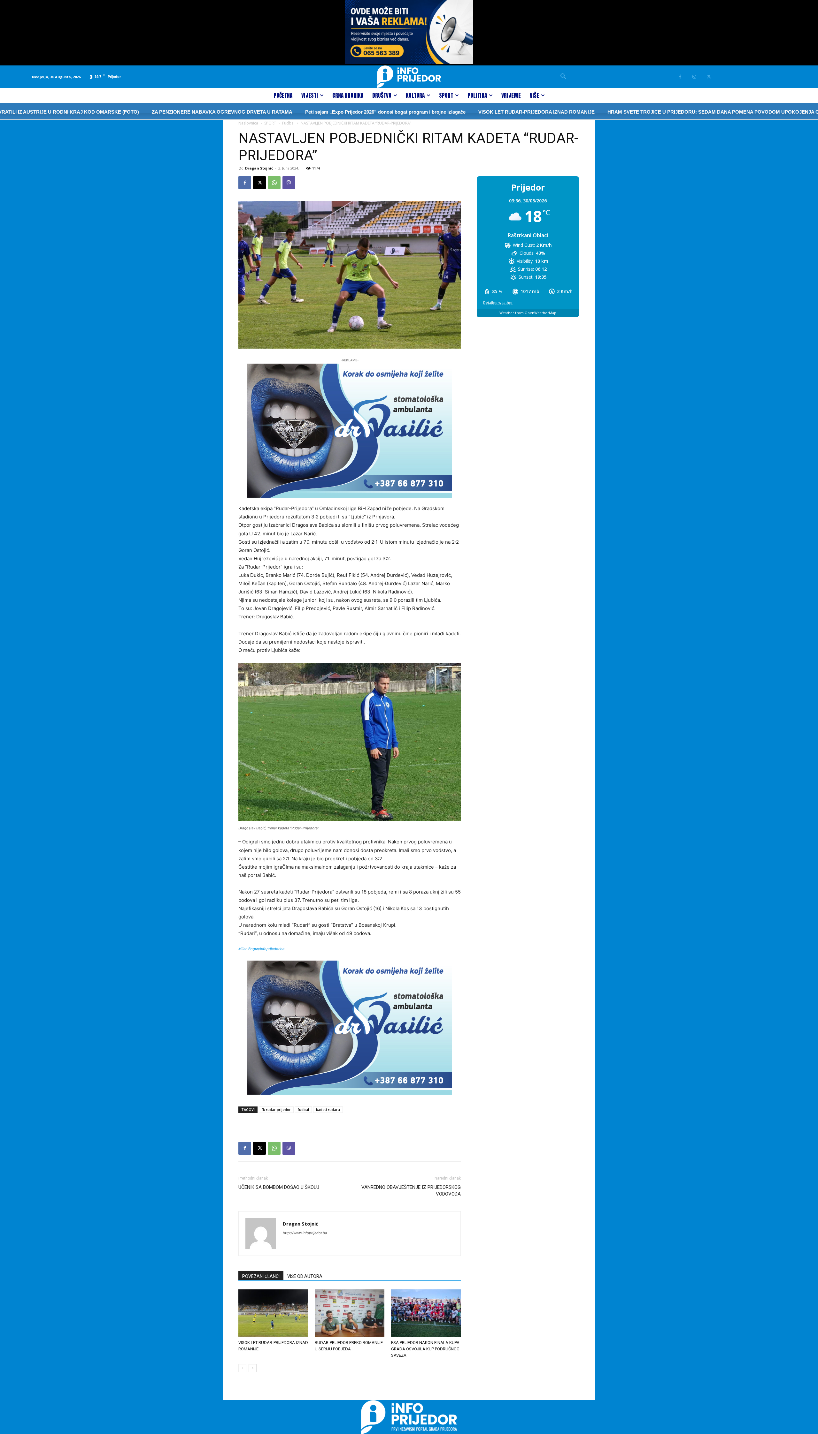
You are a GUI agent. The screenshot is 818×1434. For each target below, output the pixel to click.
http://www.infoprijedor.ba (305, 1233)
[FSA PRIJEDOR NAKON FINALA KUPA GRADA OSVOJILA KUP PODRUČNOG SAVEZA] (426, 1313)
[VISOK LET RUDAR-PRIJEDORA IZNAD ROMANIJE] (273, 1313)
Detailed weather (498, 302)
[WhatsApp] (274, 182)
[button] (563, 76)
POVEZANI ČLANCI (261, 1276)
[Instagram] (694, 76)
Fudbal (288, 123)
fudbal (303, 1109)
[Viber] (288, 182)
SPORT (270, 123)
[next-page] (253, 1368)
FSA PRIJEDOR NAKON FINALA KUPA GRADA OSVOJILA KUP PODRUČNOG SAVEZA (425, 1349)
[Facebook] (680, 76)
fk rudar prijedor (276, 1109)
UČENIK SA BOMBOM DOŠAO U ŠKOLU (278, 1187)
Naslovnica (248, 123)
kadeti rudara (328, 1109)
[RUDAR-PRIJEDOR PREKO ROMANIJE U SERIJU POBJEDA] (349, 1313)
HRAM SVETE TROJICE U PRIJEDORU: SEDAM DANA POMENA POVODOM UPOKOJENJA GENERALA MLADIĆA (657, 112)
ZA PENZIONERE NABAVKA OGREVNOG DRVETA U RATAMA (143, 112)
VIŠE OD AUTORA (304, 1276)
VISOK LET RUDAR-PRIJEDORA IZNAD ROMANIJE (457, 112)
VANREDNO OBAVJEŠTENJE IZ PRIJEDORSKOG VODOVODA (411, 1190)
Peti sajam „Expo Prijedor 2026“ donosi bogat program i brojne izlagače (306, 112)
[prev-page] (242, 1368)
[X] (708, 76)
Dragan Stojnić (259, 168)
